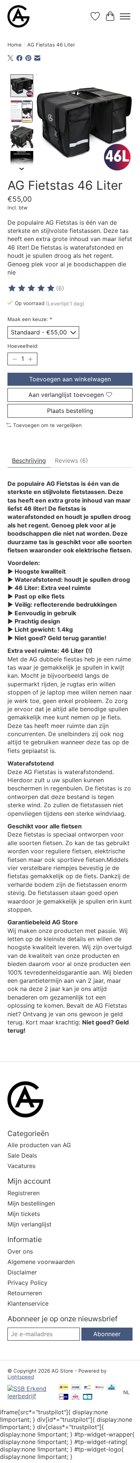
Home (14, 45)
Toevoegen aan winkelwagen (70, 379)
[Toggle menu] (125, 16)
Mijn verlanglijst (29, 1224)
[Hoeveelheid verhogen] (30, 359)
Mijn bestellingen (31, 1203)
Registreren (23, 1193)
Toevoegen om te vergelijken (47, 425)
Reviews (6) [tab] (71, 460)
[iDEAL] (63, 1387)
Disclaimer (22, 1272)
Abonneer (107, 1334)
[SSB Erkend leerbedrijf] (29, 1396)
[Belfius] (99, 1387)
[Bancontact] (87, 1387)
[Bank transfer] (76, 1387)
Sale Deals (22, 1155)
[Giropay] (63, 1397)
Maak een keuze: (29, 319)
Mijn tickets (23, 1213)
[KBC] (111, 1387)
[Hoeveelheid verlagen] (14, 359)
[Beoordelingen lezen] (31, 288)
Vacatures (21, 1166)
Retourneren (24, 1293)
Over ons (20, 1251)
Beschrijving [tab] (29, 460)
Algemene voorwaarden (41, 1261)
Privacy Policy (27, 1282)
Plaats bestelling (70, 410)
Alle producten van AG (39, 1145)
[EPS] (75, 1397)
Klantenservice (28, 1303)
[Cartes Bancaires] (87, 1397)
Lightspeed (20, 1377)
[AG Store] (18, 16)
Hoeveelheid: (22, 346)
